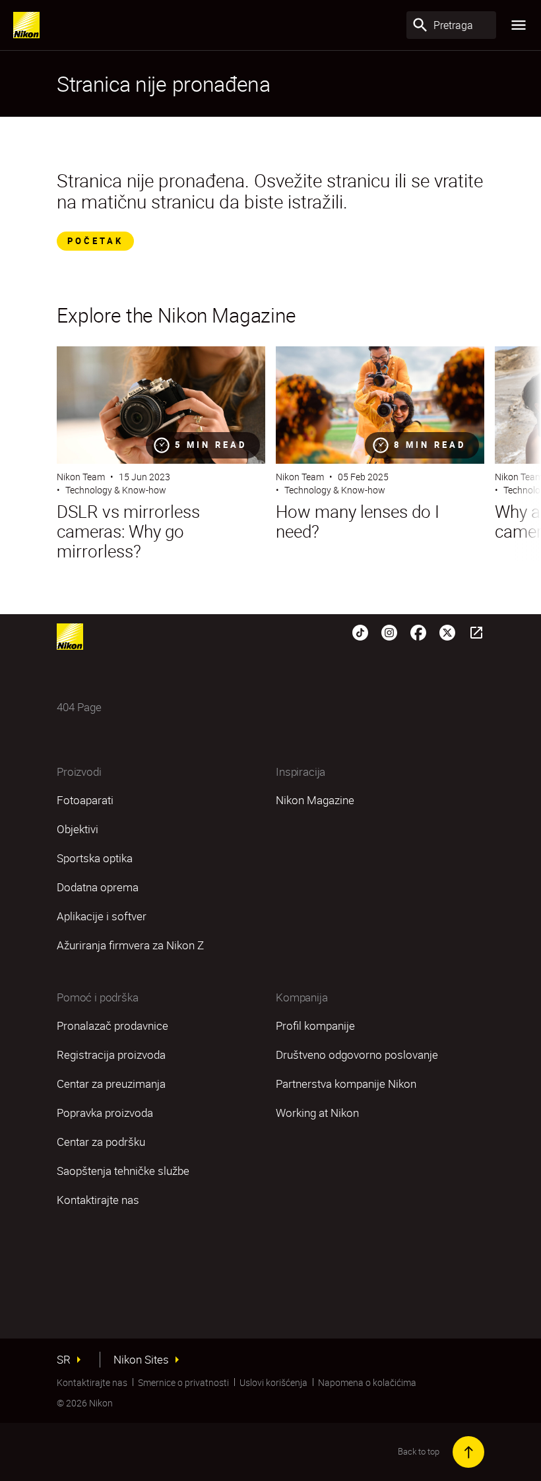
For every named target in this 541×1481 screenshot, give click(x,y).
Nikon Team (81, 476)
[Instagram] (389, 631)
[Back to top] (468, 1452)
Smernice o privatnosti (183, 1382)
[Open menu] (518, 25)
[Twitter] (447, 631)
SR (64, 1359)
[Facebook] (418, 631)
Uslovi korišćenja (273, 1382)
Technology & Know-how (115, 490)
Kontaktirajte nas (92, 1382)
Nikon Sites (141, 1359)
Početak (95, 241)
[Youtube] (476, 631)
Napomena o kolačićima (367, 1382)
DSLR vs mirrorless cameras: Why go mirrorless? (128, 531)
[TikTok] (360, 631)
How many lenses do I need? (357, 522)
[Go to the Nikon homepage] (26, 25)
